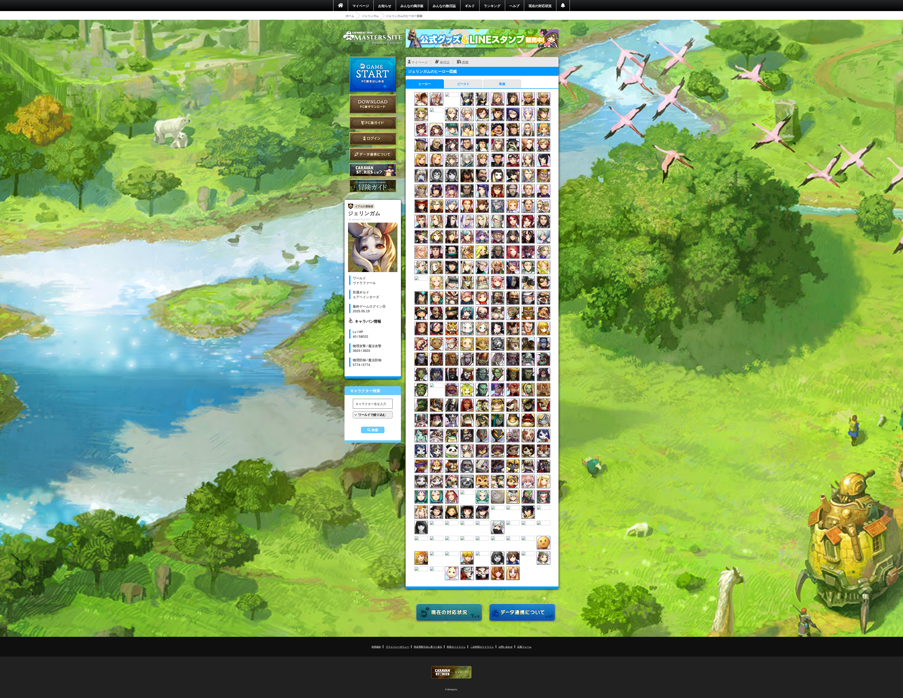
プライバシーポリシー (397, 646)
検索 (375, 430)
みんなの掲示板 (412, 5)
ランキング (492, 5)
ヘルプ (514, 5)
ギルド (470, 5)
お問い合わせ (506, 646)
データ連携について (372, 154)
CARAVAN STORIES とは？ (372, 170)
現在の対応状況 (540, 5)
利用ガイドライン (456, 646)
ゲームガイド (372, 185)
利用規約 (376, 646)
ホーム (350, 16)
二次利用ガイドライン (482, 646)
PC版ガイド (372, 122)
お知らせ (384, 5)
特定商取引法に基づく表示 (428, 646)
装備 (502, 83)
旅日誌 (445, 62)
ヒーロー (425, 83)
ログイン (372, 138)
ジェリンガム (370, 16)
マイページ (360, 5)
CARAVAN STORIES (451, 672)
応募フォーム (524, 646)
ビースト (463, 83)
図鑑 (465, 62)
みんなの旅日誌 (444, 5)
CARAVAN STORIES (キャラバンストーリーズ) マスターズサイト (372, 37)
